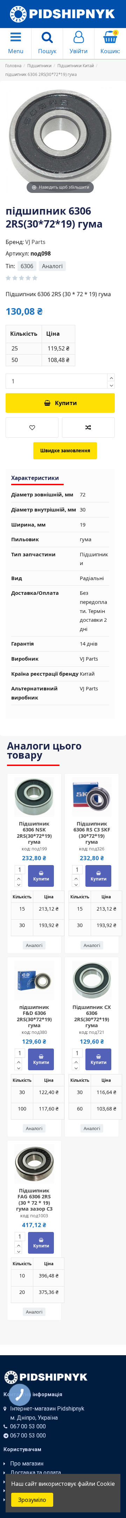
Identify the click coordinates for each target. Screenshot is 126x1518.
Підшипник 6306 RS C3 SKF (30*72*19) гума (92, 832)
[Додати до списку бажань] (32, 427)
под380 (39, 1032)
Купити (66, 403)
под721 (96, 1032)
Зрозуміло (32, 1500)
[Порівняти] (40, 808)
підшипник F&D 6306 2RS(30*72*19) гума (34, 1016)
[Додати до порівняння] (88, 427)
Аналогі (52, 266)
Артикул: (17, 253)
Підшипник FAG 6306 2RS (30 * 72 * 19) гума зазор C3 (34, 1199)
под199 (39, 848)
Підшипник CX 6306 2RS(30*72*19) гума (91, 1016)
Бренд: (15, 242)
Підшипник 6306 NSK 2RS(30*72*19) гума (34, 832)
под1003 (39, 1215)
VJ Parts (35, 242)
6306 (27, 266)
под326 (96, 848)
